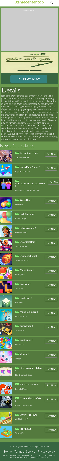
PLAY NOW (31, 79)
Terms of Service (25, 451)
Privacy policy (46, 451)
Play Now (51, 154)
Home (8, 451)
